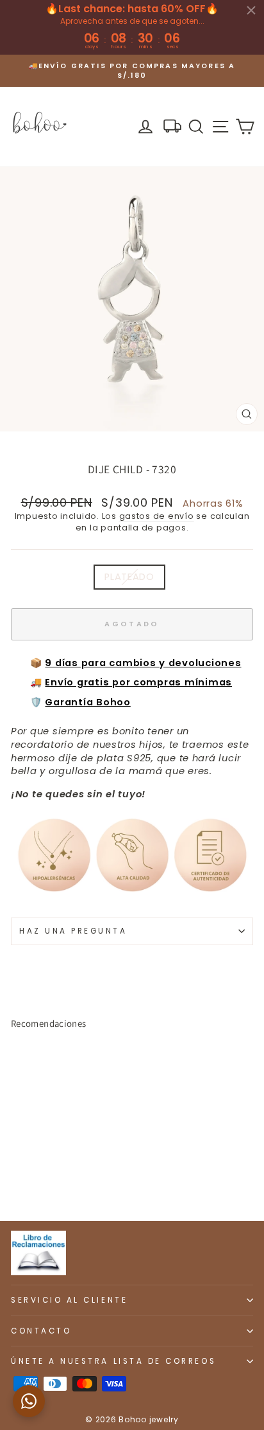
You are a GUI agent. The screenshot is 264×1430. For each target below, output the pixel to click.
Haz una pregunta (73, 931)
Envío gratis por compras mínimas (138, 682)
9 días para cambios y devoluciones (143, 662)
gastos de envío (156, 516)
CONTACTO (41, 1331)
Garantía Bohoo (87, 702)
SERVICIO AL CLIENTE (69, 1300)
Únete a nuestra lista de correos (113, 1361)
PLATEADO (129, 576)
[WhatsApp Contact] (29, 1401)
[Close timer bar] (251, 10)
